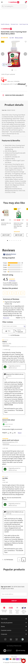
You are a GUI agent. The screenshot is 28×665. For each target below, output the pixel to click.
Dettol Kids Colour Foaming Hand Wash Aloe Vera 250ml (18, 225)
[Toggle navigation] (2, 2)
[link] (12, 279)
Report (19, 432)
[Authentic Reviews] (9, 254)
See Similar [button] (8, 64)
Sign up (14, 601)
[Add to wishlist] (26, 42)
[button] (5, 293)
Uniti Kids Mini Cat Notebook (6, 223)
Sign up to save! (6, 586)
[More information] (26, 86)
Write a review (19, 37)
